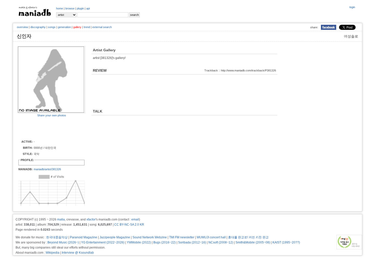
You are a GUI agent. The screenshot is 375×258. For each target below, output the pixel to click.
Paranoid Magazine (83, 237)
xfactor (91, 219)
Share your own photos (51, 115)
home (59, 8)
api (88, 8)
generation (64, 27)
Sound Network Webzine (149, 237)
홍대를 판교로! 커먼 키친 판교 (248, 237)
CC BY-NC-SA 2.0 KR (129, 224)
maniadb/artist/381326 (47, 169)
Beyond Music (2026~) (63, 242)
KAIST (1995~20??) (286, 242)
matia (61, 219)
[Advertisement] (47, 128)
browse (69, 8)
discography (38, 27)
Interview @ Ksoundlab (78, 252)
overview (22, 27)
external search (102, 27)
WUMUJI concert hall (211, 237)
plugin (80, 8)
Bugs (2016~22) (164, 242)
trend (87, 27)
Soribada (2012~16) (192, 242)
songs (52, 27)
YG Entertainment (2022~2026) (102, 242)
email (135, 219)
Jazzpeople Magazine (114, 237)
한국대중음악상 (57, 237)
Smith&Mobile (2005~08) (252, 242)
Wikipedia (52, 252)
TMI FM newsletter (181, 237)
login (352, 7)
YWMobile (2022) (139, 242)
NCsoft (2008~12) (220, 242)
